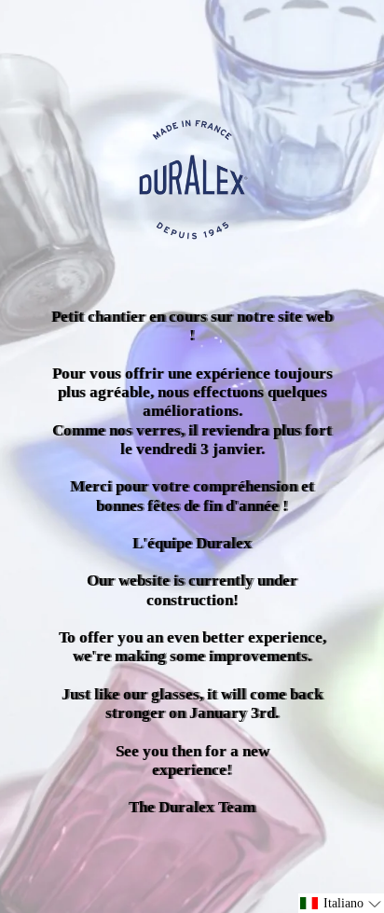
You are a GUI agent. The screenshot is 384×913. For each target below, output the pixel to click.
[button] (341, 903)
